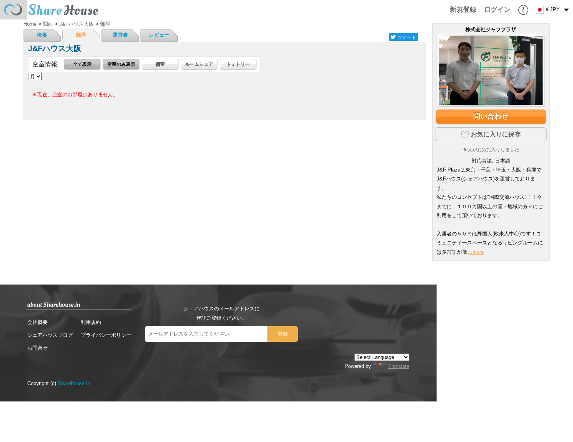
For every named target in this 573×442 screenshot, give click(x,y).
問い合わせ (490, 116)
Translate (398, 366)
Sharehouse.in (74, 383)
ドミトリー (238, 64)
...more (476, 252)
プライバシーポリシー (106, 335)
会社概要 (37, 322)
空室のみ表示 (121, 64)
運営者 (120, 35)
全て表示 (82, 64)
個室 (160, 64)
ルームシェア (199, 64)
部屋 (81, 35)
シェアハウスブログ (50, 335)
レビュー (159, 35)
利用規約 (91, 322)
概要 (42, 35)
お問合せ (37, 348)
